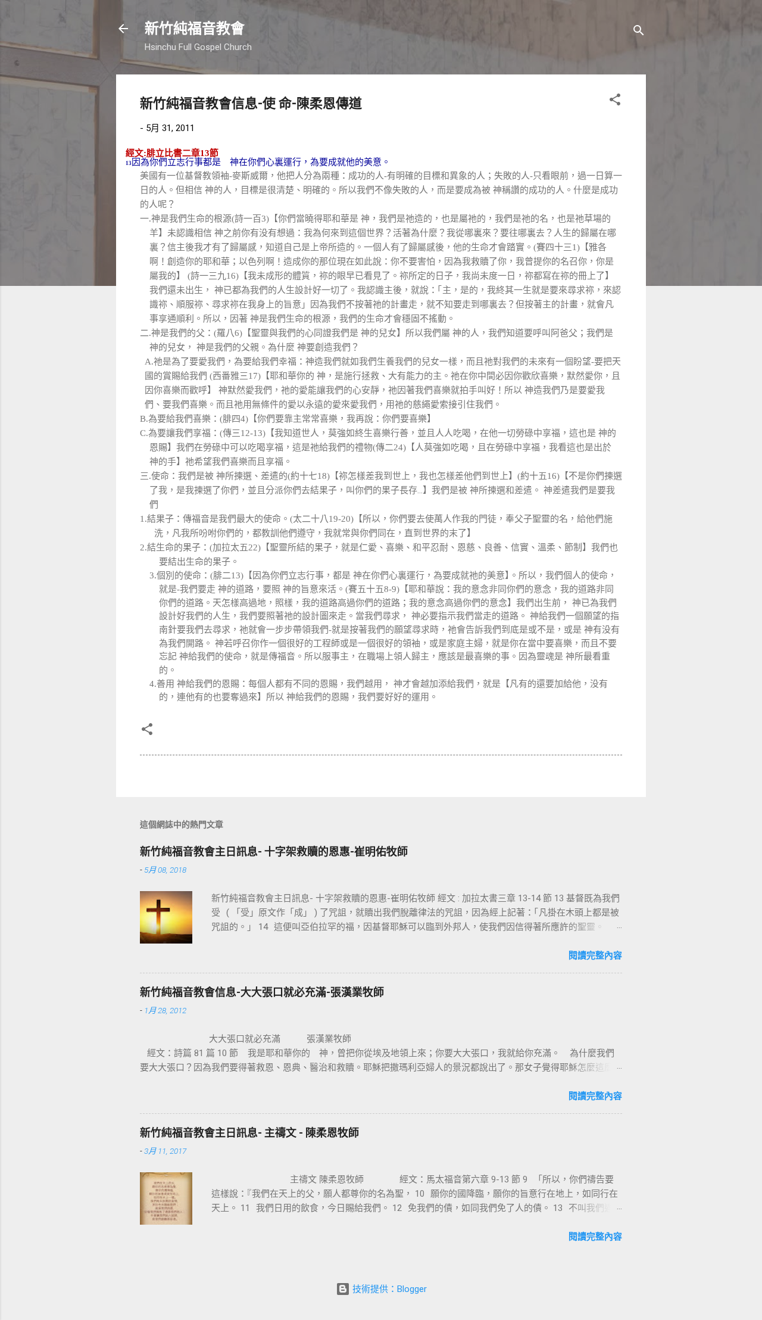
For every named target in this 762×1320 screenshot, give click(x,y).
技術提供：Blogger (388, 1289)
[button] (615, 101)
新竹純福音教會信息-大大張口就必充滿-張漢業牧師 (262, 992)
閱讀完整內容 (595, 955)
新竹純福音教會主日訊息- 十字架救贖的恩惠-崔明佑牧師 (274, 851)
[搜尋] (639, 32)
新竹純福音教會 (195, 28)
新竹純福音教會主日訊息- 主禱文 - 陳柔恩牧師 (249, 1132)
